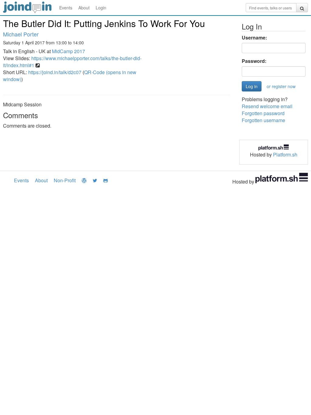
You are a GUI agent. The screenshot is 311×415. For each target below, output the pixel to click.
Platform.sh (285, 154)
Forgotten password (263, 113)
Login (101, 8)
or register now (281, 86)
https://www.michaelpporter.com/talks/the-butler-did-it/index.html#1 (72, 62)
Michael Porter (21, 34)
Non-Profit (65, 180)
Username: (254, 37)
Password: (254, 61)
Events (65, 8)
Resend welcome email (267, 106)
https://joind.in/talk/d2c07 (54, 72)
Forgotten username (263, 120)
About (84, 8)
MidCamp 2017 (68, 51)
